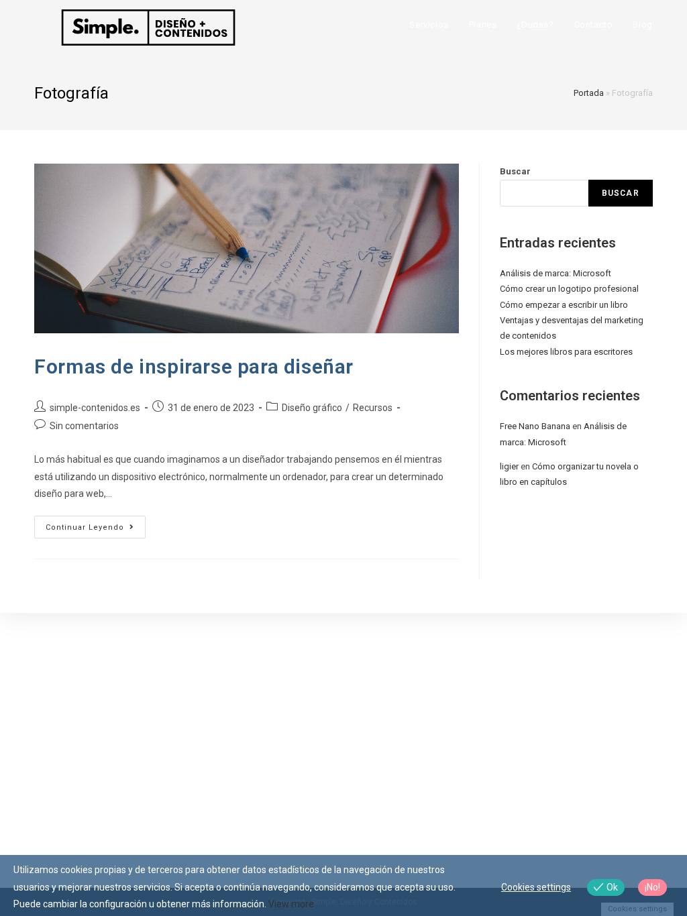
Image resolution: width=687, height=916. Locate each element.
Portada (589, 93)
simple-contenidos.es (95, 407)
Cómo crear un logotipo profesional (569, 289)
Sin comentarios (84, 425)
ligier (509, 466)
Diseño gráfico (312, 407)
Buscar (515, 171)
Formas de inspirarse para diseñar (194, 366)
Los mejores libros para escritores (566, 352)
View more (291, 904)
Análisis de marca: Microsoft (555, 273)
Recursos (372, 407)
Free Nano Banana (535, 426)
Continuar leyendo (96, 530)
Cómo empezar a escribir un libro (564, 305)
